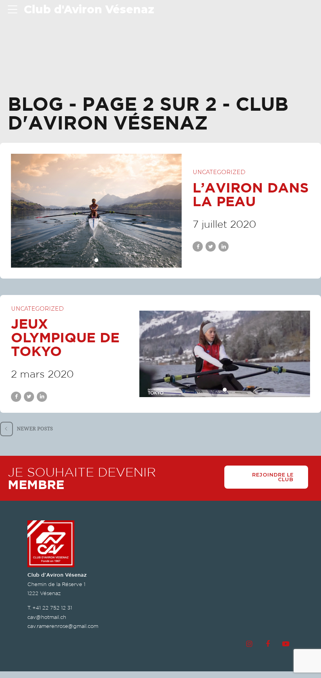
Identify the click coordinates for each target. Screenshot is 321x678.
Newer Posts (35, 428)
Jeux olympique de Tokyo (65, 337)
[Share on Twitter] (211, 246)
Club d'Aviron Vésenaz (89, 9)
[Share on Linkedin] (223, 246)
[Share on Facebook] (198, 246)
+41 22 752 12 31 (52, 608)
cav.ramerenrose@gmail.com (62, 626)
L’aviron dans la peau (250, 194)
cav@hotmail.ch (46, 617)
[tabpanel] (96, 211)
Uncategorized (219, 172)
